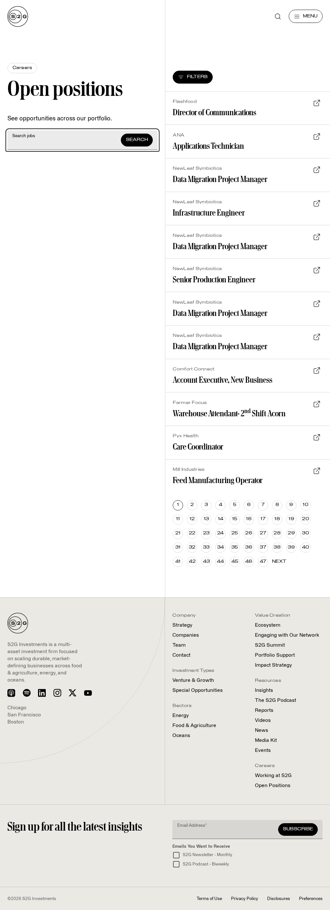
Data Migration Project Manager (220, 179)
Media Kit (266, 740)
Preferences (311, 899)
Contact (181, 655)
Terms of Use (209, 899)
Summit (270, 645)
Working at (273, 775)
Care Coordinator (198, 446)
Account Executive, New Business (222, 380)
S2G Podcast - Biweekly (206, 864)
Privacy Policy (244, 899)
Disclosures (278, 899)
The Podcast (275, 700)
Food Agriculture (194, 725)
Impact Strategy (273, 665)
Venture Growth (193, 680)
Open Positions (272, 785)
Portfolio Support (275, 655)
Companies (185, 635)
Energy (180, 715)
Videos (263, 720)
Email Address (192, 826)
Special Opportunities (197, 690)
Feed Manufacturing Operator (218, 480)
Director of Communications (214, 112)
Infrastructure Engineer (209, 212)
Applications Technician (208, 146)
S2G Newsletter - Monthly (207, 855)
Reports (264, 710)
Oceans (181, 735)
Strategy (182, 625)
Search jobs (23, 136)
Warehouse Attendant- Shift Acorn (229, 413)
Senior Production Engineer (214, 279)
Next (279, 562)
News (261, 730)
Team (179, 645)
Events (263, 750)
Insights (264, 690)
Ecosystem (267, 625)
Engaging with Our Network (287, 635)
